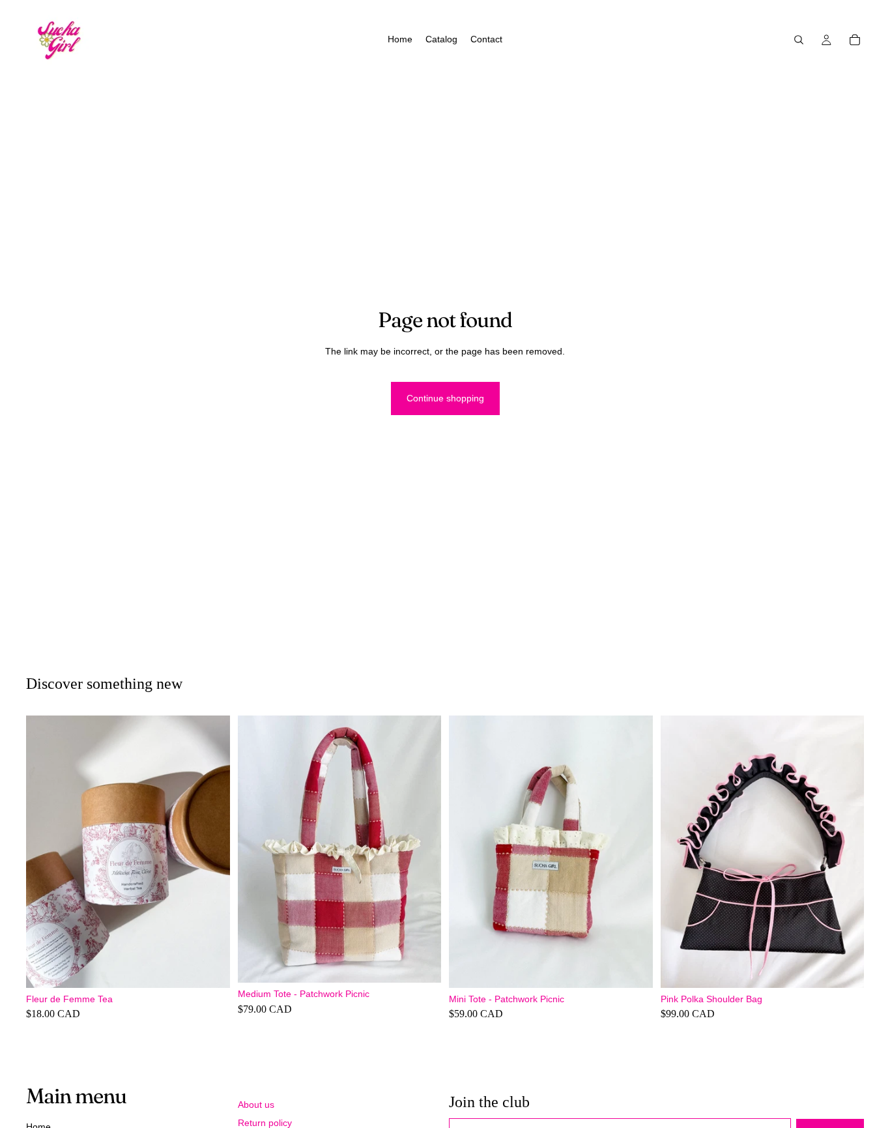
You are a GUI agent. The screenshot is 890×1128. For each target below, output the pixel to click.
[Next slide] (210, 851)
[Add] (210, 967)
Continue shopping (445, 398)
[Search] (798, 39)
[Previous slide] (45, 851)
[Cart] (854, 39)
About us (256, 1104)
